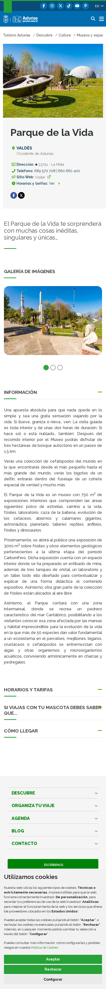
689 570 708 (45, 171)
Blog (18, 830)
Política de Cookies (44, 947)
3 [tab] (60, 367)
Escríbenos (53, 865)
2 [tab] (53, 367)
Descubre (23, 792)
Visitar (40, 177)
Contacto (24, 843)
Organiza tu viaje (33, 805)
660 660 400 (69, 171)
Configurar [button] (53, 979)
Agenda (21, 818)
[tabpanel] (53, 323)
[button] (99, 6)
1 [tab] (46, 367)
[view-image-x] (53, 320)
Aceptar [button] (53, 959)
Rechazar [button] (53, 969)
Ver (52, 183)
